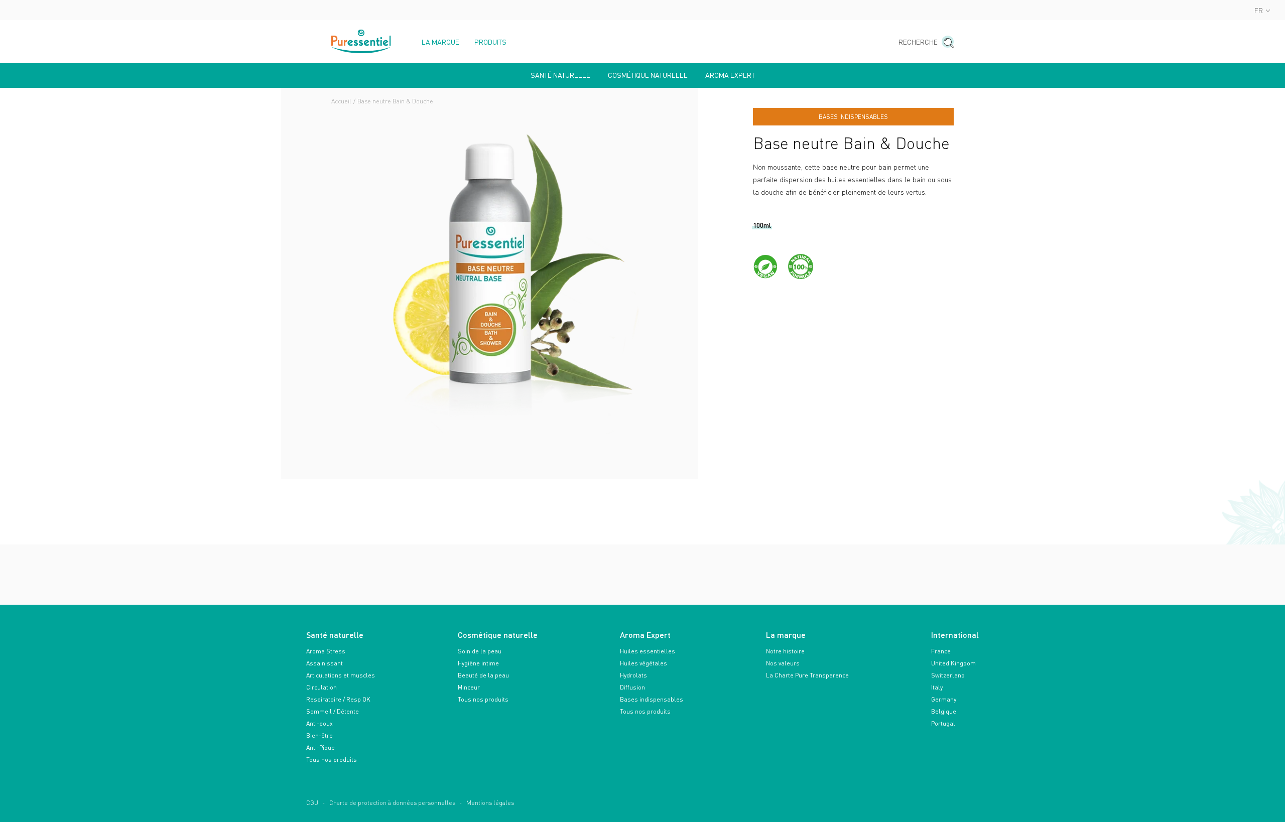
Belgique (943, 711)
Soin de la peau (479, 651)
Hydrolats (633, 675)
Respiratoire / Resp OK (338, 699)
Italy (937, 687)
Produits (490, 42)
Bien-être (319, 735)
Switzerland (948, 675)
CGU (312, 802)
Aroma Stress (325, 651)
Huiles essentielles (647, 651)
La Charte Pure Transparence (807, 675)
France (941, 651)
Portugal (943, 723)
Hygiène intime (478, 663)
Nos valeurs (783, 663)
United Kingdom (953, 663)
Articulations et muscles (340, 675)
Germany (943, 699)
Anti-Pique (320, 747)
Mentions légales (490, 802)
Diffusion (632, 687)
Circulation (321, 687)
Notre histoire (785, 651)
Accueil (341, 101)
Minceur (469, 687)
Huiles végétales (643, 663)
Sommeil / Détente (332, 711)
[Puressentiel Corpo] (361, 41)
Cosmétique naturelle (648, 75)
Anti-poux (319, 723)
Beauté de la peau (483, 675)
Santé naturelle (560, 75)
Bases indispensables (651, 699)
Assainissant (324, 663)
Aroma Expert (730, 75)
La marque (440, 42)
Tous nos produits (331, 759)
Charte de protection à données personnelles (392, 802)
